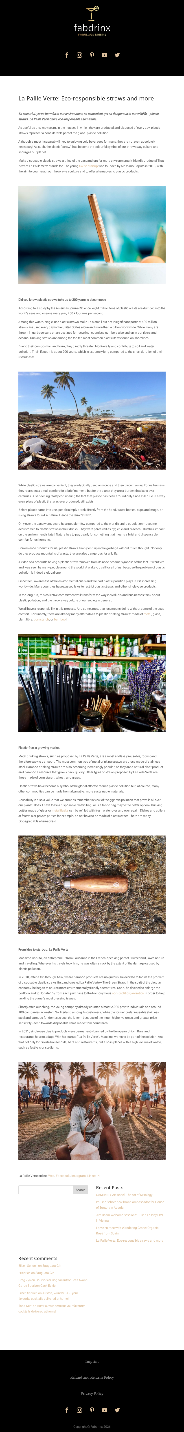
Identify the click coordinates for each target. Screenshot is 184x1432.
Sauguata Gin (51, 1265)
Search (80, 1190)
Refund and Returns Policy (92, 1377)
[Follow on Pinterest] (92, 55)
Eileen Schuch (27, 1265)
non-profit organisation (128, 993)
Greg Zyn (24, 1280)
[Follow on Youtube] (104, 55)
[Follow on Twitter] (117, 55)
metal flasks (60, 810)
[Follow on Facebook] (66, 55)
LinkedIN (93, 1175)
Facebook (63, 1175)
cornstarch (41, 619)
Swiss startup (88, 166)
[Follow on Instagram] (79, 55)
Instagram (78, 1175)
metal (147, 614)
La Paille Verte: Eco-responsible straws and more (129, 1240)
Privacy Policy (92, 1393)
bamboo (60, 619)
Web (51, 1175)
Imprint (92, 1361)
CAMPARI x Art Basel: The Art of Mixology (124, 1195)
